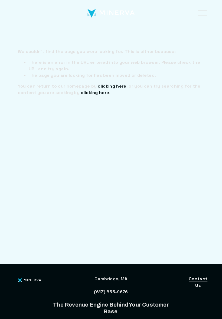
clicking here (112, 86)
